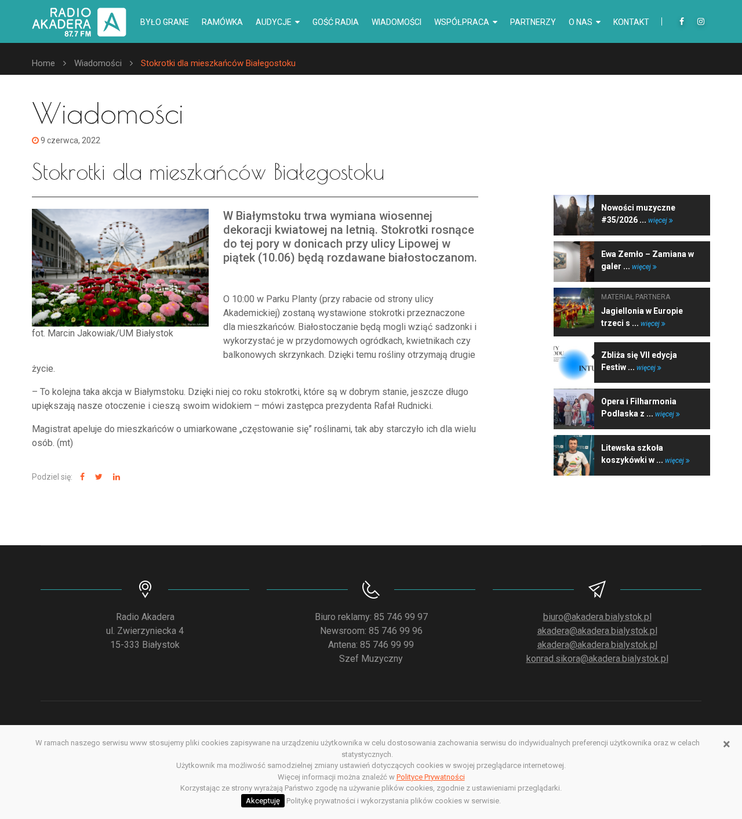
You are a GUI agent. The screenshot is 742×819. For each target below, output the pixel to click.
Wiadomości (396, 22)
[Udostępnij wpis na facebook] (81, 477)
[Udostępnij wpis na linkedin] (115, 477)
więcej (658, 220)
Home (43, 63)
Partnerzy (533, 22)
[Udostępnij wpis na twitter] (97, 477)
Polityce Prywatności (431, 777)
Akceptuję (263, 800)
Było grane (164, 22)
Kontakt (631, 22)
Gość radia (335, 22)
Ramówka (222, 22)
